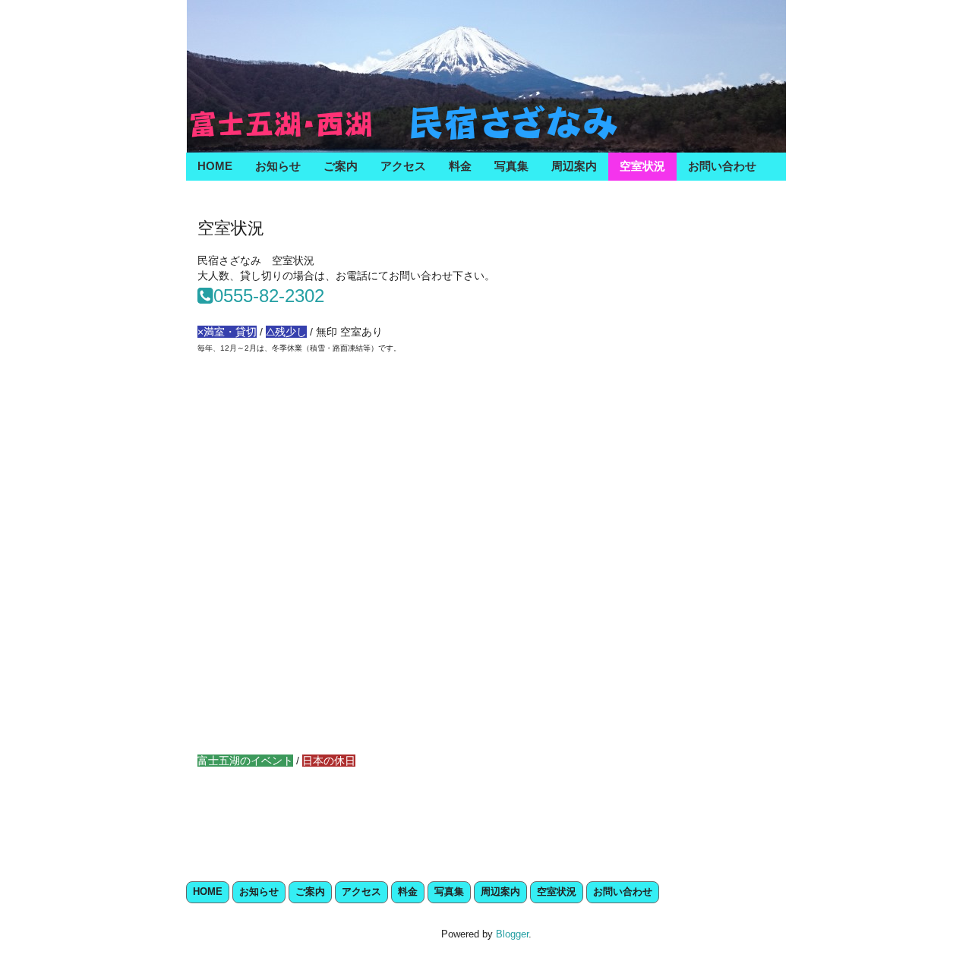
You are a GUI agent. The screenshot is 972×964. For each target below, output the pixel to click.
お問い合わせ (722, 165)
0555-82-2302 (268, 295)
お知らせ (278, 165)
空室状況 (642, 165)
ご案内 (340, 165)
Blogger (512, 934)
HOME (214, 165)
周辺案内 (574, 165)
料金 (460, 165)
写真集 (511, 165)
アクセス (403, 165)
